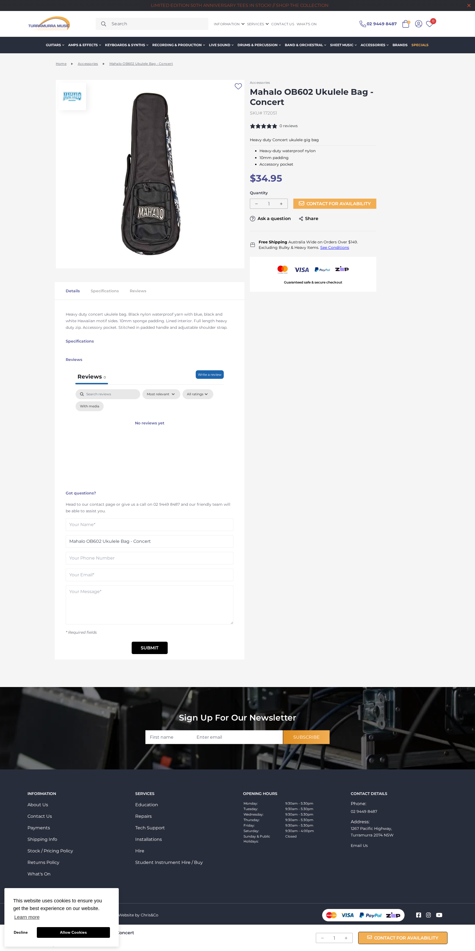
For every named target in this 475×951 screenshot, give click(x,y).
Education (146, 804)
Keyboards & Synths (125, 45)
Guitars (53, 45)
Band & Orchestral (304, 45)
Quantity (259, 193)
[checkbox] (90, 406)
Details (73, 290)
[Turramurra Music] (48, 24)
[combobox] (152, 24)
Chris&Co (149, 915)
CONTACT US (282, 24)
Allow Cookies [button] (73, 932)
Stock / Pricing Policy (50, 850)
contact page (102, 504)
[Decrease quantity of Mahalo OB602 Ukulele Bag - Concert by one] (256, 204)
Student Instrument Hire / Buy (169, 862)
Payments (38, 827)
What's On (39, 874)
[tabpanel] (149, 438)
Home (61, 64)
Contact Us (39, 816)
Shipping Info (42, 839)
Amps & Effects (83, 45)
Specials (420, 45)
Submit (150, 647)
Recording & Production (177, 45)
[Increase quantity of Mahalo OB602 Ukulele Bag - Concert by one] (281, 204)
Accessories (373, 45)
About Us (37, 804)
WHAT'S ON (307, 24)
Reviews (138, 290)
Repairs (143, 816)
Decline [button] (21, 932)
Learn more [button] (27, 917)
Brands (400, 45)
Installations (148, 839)
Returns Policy (43, 862)
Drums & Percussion (258, 45)
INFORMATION (227, 24)
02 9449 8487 (166, 504)
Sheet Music (342, 45)
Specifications (105, 290)
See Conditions (334, 247)
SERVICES (255, 24)
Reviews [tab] (92, 376)
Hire (139, 850)
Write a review (210, 374)
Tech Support (150, 827)
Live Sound (219, 45)
